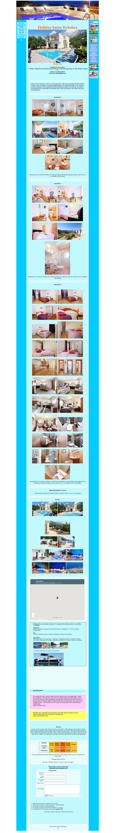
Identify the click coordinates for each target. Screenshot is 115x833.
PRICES (21, 27)
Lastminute (21, 37)
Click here (70, 811)
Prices (51, 826)
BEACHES (21, 30)
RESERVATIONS (21, 29)
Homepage (63, 826)
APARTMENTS (21, 25)
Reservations (56, 826)
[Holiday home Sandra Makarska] (48, 547)
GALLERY (21, 32)
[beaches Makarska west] (37, 648)
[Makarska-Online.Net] (21, 40)
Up (58, 828)
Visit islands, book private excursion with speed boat (46, 650)
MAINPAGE (21, 23)
